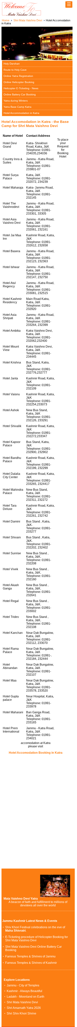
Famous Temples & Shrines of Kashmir (31, 962)
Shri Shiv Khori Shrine (21, 1013)
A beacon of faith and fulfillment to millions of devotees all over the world (38, 903)
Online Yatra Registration (18, 75)
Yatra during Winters (16, 100)
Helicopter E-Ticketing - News (21, 88)
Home (5, 20)
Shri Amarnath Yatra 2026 (24, 1007)
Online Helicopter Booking (19, 82)
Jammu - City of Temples (23, 985)
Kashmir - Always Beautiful (24, 991)
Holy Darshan (12, 63)
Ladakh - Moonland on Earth (25, 996)
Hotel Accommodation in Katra (21, 112)
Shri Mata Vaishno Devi (27, 20)
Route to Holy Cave (15, 69)
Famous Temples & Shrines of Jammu (30, 956)
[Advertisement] (32, 785)
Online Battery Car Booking (20, 94)
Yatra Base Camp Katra (17, 106)
